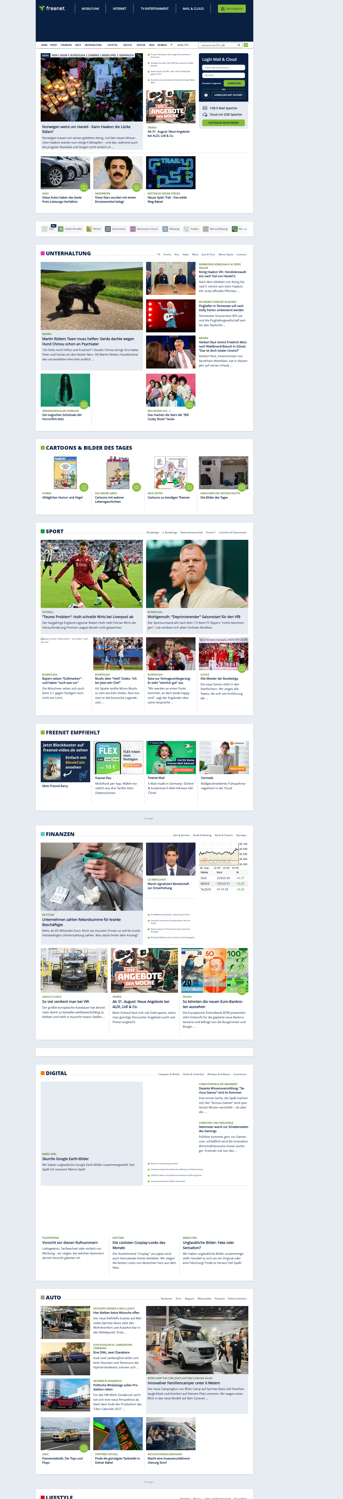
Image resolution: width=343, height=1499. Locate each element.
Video (186, 254)
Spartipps (241, 835)
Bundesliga (153, 532)
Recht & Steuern (224, 835)
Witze (195, 254)
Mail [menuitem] (152, 45)
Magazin (189, 1298)
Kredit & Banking (202, 835)
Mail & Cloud (193, 9)
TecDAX (206, 889)
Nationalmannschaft (191, 532)
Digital (56, 1073)
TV (158, 254)
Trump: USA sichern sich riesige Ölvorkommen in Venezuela (171, 55)
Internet (119, 9)
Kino (177, 254)
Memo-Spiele (226, 254)
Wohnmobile (204, 1298)
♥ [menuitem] (171, 45)
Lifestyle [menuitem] (112, 45)
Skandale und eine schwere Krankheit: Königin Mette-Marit (173, 81)
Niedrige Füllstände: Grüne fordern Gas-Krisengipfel (172, 937)
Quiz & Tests (208, 254)
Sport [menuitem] (53, 45)
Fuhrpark (220, 1298)
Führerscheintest (237, 1298)
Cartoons (242, 254)
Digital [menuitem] (127, 45)
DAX (204, 878)
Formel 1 (211, 532)
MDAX (205, 884)
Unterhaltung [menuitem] (93, 45)
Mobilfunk (90, 9)
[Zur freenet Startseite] (52, 8)
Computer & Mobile (169, 1074)
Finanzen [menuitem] (66, 45)
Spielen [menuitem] (141, 45)
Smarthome (240, 1074)
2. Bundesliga (169, 532)
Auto (53, 1297)
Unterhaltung (68, 253)
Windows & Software (218, 1074)
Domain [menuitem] (162, 45)
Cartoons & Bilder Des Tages (89, 447)
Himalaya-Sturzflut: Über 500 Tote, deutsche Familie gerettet (172, 64)
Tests (178, 1298)
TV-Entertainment (155, 9)
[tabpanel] (92, 99)
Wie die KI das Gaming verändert (164, 1163)
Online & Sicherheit (193, 1074)
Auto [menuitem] (78, 45)
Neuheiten (166, 1298)
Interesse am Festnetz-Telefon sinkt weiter (168, 1181)
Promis (167, 254)
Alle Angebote (234, 8)
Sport (55, 531)
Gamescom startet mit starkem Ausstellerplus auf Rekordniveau (177, 1169)
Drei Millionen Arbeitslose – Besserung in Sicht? (170, 914)
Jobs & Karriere (181, 835)
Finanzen (60, 834)
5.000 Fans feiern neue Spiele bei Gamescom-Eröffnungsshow (176, 1175)
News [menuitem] (44, 45)
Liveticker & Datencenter (233, 532)
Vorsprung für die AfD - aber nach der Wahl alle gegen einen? (170, 72)
